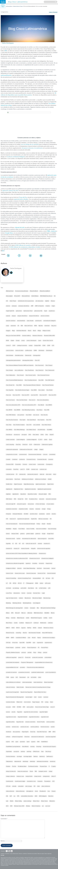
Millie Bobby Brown (38, 612)
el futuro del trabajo (40, 503)
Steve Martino (25, 746)
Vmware (53, 791)
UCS (53, 781)
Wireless (28, 806)
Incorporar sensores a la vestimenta (32, 148)
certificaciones (28, 350)
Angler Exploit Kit (10, 310)
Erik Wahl (26, 513)
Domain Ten (20, 499)
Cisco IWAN (33, 390)
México (7, 612)
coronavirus (8, 469)
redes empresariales (27, 682)
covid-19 (22, 469)
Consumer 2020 (9, 464)
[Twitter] (11, 274)
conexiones (14, 459)
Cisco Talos (8, 424)
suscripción (16, 751)
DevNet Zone (9, 484)
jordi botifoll (23, 588)
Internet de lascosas (31, 573)
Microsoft (17, 612)
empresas (38, 508)
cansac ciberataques (31, 340)
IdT (19, 543)
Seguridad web (19, 721)
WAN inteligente (42, 796)
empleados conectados (11, 508)
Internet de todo (19, 227)
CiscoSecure (9, 434)
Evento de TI (13, 518)
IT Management (29, 583)
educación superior (21, 503)
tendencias (52, 761)
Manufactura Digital (37, 598)
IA (12, 543)
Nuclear (34, 637)
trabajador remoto (43, 771)
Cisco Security (44, 414)
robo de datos (27, 702)
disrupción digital (43, 494)
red (28, 677)
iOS (52, 578)
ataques (14, 315)
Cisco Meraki (41, 404)
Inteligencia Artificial (10, 568)
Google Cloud (50, 533)
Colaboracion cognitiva (47, 444)
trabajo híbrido (29, 776)
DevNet (49, 479)
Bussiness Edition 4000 (49, 335)
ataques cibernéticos (22, 315)
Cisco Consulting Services (31, 380)
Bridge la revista (46, 330)
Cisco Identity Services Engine (22, 390)
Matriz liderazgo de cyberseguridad (14, 607)
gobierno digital (30, 533)
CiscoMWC (49, 429)
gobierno (22, 533)
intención (19, 568)
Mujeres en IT (29, 622)
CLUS (30, 444)
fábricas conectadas (43, 518)
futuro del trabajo (52, 528)
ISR (10, 583)
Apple (45, 310)
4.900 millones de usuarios (23, 245)
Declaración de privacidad (32, 853)
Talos (42, 751)
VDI (34, 786)
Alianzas (53, 300)
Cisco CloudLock (39, 370)
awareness (13, 325)
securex (8, 711)
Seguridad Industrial (22, 716)
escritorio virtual (33, 513)
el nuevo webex (50, 503)
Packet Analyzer (10, 647)
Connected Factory (31, 459)
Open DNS (22, 642)
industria (40, 543)
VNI (6, 50)
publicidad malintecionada (37, 672)
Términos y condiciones (23, 853)
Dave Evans (17, 479)
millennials (29, 612)
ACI (7, 300)
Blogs (13, 330)
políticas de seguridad (11, 657)
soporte (8, 741)
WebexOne (52, 801)
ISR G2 (14, 583)
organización (40, 642)
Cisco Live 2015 (25, 395)
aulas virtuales (30, 320)
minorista (13, 617)
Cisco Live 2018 (52, 395)
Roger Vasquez (35, 702)
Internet (53, 568)
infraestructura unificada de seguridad (15, 563)
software (8, 736)
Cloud (50, 439)
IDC (16, 543)
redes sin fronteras (10, 687)
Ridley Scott (19, 702)
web (7, 801)
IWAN (36, 583)
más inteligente (36, 603)
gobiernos (38, 533)
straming (32, 746)
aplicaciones (19, 310)
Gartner (8, 533)
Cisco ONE (46, 409)
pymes (12, 677)
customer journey (10, 474)
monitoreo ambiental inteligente (16, 156)
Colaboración (37, 444)
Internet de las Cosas (18, 6)
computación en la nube (11, 454)
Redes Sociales (20, 687)
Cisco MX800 (17, 409)
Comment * (4, 818)
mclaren (26, 607)
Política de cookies (40, 853)
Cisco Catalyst (9, 370)
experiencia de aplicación (23, 518)
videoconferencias (20, 791)
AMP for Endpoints (39, 305)
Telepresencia (9, 761)
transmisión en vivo (31, 781)
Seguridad (19, 711)
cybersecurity (22, 474)
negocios (23, 627)
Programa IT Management (27, 662)
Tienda (31, 771)
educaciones (31, 503)
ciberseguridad (36, 355)
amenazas (14, 305)
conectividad (52, 454)
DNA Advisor (9, 499)
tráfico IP (53, 776)
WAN (36, 796)
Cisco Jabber (41, 390)
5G (54, 296)
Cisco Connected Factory (43, 375)
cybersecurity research (32, 474)
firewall (43, 523)
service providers (50, 721)
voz (14, 796)
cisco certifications (19, 370)
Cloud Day (18, 444)
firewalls (49, 523)
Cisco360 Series (41, 429)
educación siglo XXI (10, 503)
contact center (32, 464)
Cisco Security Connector (12, 419)
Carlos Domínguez (8, 43)
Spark (28, 741)
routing (46, 702)
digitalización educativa (30, 489)
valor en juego (28, 786)
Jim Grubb (8, 588)
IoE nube (48, 578)
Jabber (41, 583)
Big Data (41, 325)
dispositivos (23, 494)
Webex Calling (18, 801)
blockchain (47, 325)
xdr (43, 806)
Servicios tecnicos (45, 726)
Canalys (17, 340)
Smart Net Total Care (42, 731)
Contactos (2, 853)
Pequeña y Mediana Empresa (13, 652)
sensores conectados (30, 721)
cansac (23, 340)
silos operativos (16, 731)
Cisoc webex (36, 434)
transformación (9, 781)
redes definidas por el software (13, 682)
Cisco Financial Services (47, 385)
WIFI (11, 806)
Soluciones (26, 736)
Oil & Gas (8, 642)
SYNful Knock (36, 751)
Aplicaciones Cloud (28, 310)
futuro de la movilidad (41, 528)
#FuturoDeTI (17, 296)
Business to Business (37, 335)
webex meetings (27, 801)
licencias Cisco (36, 593)
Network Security (10, 632)
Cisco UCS (28, 424)
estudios (54, 513)
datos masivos (9, 479)
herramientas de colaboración (29, 538)
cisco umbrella (36, 424)
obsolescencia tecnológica (49, 637)
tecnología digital (28, 756)
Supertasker (9, 751)
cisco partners (20, 414)
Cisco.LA (2, 4)
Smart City (32, 731)
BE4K (35, 325)
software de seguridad (17, 736)
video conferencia (46, 786)
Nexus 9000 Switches (47, 632)
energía (43, 508)
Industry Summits (25, 548)
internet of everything (11, 578)
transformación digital (20, 781)
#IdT (3, 250)
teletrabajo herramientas (42, 761)
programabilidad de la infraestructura (43, 662)
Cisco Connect (20, 375)
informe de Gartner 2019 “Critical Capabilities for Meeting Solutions (21, 553)
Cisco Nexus (39, 409)
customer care (43, 469)
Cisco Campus (49, 365)
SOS (13, 741)
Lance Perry (9, 593)
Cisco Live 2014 (16, 395)
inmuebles (34, 563)
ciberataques (49, 350)
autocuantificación (6, 75)
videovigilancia (29, 791)
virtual (36, 791)
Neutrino (25, 632)
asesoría (8, 315)
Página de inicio (3, 6)
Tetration (8, 766)
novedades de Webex (21, 637)
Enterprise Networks (17, 513)
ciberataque (41, 350)
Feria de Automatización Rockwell (27, 523)
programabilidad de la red (12, 667)
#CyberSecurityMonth (45, 291)
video (38, 786)
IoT (7, 583)
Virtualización (43, 791)
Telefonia (35, 756)
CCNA (44, 345)
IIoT (23, 543)
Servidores (8, 731)
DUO (26, 499)
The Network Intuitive (33, 766)
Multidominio (43, 622)
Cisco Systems (41, 419)
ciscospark (24, 434)
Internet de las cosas (20, 573)
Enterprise (8, 513)
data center (48, 474)
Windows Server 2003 (19, 806)
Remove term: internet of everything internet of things (38, 687)
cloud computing (10, 444)
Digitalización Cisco (18, 489)
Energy (49, 508)
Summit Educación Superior (49, 746)
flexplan (15, 528)
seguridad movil (44, 716)
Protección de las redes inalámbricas (35, 667)
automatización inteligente (49, 320)
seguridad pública (10, 721)
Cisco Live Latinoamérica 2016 (13, 404)
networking (18, 632)
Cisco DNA (40, 380)
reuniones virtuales (10, 702)
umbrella (14, 786)
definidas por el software (27, 479)
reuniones (45, 697)
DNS (15, 499)
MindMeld (47, 612)
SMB (50, 731)
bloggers (8, 330)
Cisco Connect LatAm (31, 375)
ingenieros (28, 563)
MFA (12, 612)
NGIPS (12, 637)
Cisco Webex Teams (31, 429)
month (50, 617)
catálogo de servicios (22, 345)
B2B (22, 325)
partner (23, 647)
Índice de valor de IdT (31, 543)
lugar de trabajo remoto (11, 598)
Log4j (43, 593)
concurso (45, 454)
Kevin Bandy (31, 588)
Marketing (8, 603)
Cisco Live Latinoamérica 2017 (29, 404)
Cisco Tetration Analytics (19, 424)
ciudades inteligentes (31, 439)
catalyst (30, 345)
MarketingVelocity (27, 603)
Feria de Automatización (11, 523)
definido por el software (40, 479)
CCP (53, 345)
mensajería (32, 607)
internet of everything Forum (24, 578)
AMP (32, 305)
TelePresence (49, 756)
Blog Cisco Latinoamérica (6, 6)
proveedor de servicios (11, 672)
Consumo (25, 464)
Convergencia (49, 464)
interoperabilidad (37, 578)
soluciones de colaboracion (37, 736)
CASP (14, 345)
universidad (20, 786)
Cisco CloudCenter (29, 370)
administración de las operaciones (26, 300)
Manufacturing (46, 598)
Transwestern (47, 781)
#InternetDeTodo (26, 296)
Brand (34, 330)
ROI (42, 702)
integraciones (49, 563)
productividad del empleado (12, 662)
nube (29, 637)
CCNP (48, 345)
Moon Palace (9, 622)
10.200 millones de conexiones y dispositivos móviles (24, 247)
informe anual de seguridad (43, 548)
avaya (7, 325)
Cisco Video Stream (46, 424)
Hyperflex (8, 543)
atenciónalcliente (21, 320)
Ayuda (11, 853)
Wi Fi (7, 806)
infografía (33, 548)
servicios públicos (35, 726)
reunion (40, 697)
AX (18, 325)
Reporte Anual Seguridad (26, 692)
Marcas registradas (48, 853)
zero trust (47, 806)
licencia (23, 593)
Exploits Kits (34, 518)
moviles (15, 622)
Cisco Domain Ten (10, 385)
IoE (43, 578)
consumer (50, 459)
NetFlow (29, 627)
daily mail (42, 474)
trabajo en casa (20, 776)
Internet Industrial (51, 573)
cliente (45, 439)
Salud (51, 702)
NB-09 (17, 627)
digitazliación (16, 494)
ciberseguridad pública (27, 360)
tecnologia (19, 756)
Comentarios (7, 853)
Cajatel (12, 340)
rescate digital (29, 697)
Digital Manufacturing (29, 484)
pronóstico (22, 667)
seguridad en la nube (11, 716)
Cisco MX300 (49, 404)
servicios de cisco (25, 726)
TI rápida (53, 766)
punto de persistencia (51, 672)
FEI (50, 518)
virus (49, 791)
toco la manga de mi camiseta (30, 144)
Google (43, 533)
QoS (17, 677)
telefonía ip (42, 756)
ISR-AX (19, 583)
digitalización (9, 489)
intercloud (39, 568)
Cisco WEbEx (9, 429)
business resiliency (26, 335)
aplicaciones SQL (38, 310)
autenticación (38, 320)
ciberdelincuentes (19, 355)
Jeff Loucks (47, 583)
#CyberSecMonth (34, 291)
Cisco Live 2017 (43, 395)
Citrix (46, 434)
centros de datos (19, 350)
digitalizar (8, 494)
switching (29, 751)
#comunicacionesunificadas (21, 291)
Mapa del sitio (15, 853)
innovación (41, 563)
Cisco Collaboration (10, 375)
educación (41, 499)
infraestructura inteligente (47, 558)
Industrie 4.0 (9, 548)
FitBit (48, 231)
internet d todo (9, 573)
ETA (7, 518)
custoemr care (34, 469)
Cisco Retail (28, 414)
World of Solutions (36, 806)
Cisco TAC (48, 419)
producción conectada (37, 657)
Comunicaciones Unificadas (35, 454)
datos (54, 474)
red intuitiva (33, 677)
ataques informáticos (34, 315)
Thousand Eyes (43, 766)
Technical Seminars (10, 756)
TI (49, 766)
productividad (48, 657)
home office (51, 538)
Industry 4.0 (16, 548)
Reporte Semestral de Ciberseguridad (15, 697)
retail (35, 697)
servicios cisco (15, 726)
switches (23, 751)
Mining (7, 617)
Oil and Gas (15, 642)
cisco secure (36, 414)
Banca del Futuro (28, 325)
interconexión (46, 568)
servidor (53, 726)
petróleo (29, 652)
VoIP (11, 796)
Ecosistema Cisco (33, 499)
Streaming (38, 746)
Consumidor (18, 464)
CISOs (42, 434)
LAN (49, 588)
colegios (41, 449)
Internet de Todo (41, 573)
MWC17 (8, 627)
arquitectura (52, 310)
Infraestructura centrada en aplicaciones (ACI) (17, 558)
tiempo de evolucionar (23, 771)
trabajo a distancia (10, 776)
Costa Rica (15, 469)
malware (21, 598)
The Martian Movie (22, 766)
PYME (7, 677)
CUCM (27, 469)
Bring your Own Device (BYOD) (13, 335)
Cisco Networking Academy (28, 409)
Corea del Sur (23, 197)
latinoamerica (17, 593)
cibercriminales (9, 355)
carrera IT (8, 345)
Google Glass (9, 233)
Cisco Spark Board (31, 419)
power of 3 (20, 657)
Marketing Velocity (17, 603)
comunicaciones (23, 454)
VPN (18, 796)
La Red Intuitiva (42, 588)
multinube (50, 622)
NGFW (7, 637)
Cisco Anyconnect (39, 365)
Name (3, 841)
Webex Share (36, 801)
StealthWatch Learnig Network (13, 746)
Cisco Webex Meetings (19, 429)
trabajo (50, 771)
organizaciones (48, 642)
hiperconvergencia (42, 538)
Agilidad (47, 300)
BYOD (7, 340)
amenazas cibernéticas (23, 305)
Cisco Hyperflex (9, 390)
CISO (30, 434)
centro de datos (10, 350)
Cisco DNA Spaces (49, 380)
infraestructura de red (34, 558)
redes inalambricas (38, 682)
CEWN (35, 350)
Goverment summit (10, 538)
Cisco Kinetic (49, 390)
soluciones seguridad (51, 736)
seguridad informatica (34, 716)
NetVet (34, 627)
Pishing (39, 652)
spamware (22, 741)
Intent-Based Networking (29, 568)
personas (24, 652)
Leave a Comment (53, 12)
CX (16, 474)
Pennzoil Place (44, 647)
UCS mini (8, 786)
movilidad (21, 622)
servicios (8, 726)
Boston (29, 330)
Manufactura (28, 598)
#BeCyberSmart (9, 291)
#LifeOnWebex (35, 296)
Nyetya (39, 637)
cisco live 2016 (34, 395)
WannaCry (50, 796)
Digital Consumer (18, 484)
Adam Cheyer (13, 300)
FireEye (38, 523)
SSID (38, 741)
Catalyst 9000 (37, 345)
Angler (53, 305)
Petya (34, 652)
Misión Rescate (20, 617)
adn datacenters (39, 300)
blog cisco (53, 325)
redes (39, 677)
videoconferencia (10, 791)
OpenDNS (28, 642)
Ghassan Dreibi (15, 533)
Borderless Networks (21, 330)
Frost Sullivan (22, 528)
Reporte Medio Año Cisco (40, 692)
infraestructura (42, 553)
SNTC (54, 731)
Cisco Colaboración (49, 370)
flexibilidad (8, 528)
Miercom (23, 612)
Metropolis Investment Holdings (48, 607)
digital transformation (40, 484)
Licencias (29, 593)
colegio (35, 449)
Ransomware (23, 677)
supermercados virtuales (21, 199)
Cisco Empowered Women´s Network (31, 385)
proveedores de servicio (24, 672)
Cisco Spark (22, 419)
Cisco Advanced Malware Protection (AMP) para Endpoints (19, 365)
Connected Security (41, 459)
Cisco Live (8, 395)
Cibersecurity (28, 355)
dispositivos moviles (32, 494)
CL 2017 (40, 439)
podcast (45, 652)
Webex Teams (44, 801)
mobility (45, 617)
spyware (33, 741)
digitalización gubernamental (44, 489)
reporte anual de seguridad (12, 692)
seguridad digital (43, 711)
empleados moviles (23, 508)
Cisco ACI (37, 360)
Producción (27, 657)
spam (17, 741)
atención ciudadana (10, 320)
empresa (32, 508)
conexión (8, 459)
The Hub (14, 766)
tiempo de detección (11, 771)
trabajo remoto (37, 776)
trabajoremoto (46, 776)
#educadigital (9, 296)
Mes (38, 607)
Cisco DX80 (19, 385)
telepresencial (17, 761)
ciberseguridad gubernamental (13, 360)
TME (36, 771)
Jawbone (53, 231)
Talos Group (48, 751)
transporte (40, 781)
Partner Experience (31, 647)
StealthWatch (44, 741)
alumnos (8, 305)
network (40, 627)
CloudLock (24, 444)
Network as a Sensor (48, 627)
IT (23, 583)
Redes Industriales (48, 682)
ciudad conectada (10, 439)
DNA (50, 494)
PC (38, 647)
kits (36, 588)
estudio (48, 513)
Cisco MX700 (9, 409)
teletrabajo (32, 761)
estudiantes (42, 513)
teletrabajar (25, 761)
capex (39, 340)
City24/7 (52, 434)
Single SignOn (25, 731)
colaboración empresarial (12, 449)
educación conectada (51, 499)
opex (34, 642)
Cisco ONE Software (10, 414)
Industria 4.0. (47, 543)
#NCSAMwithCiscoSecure (46, 296)
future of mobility (30, 528)
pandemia (17, 647)
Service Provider (41, 721)
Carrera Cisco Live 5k (48, 340)
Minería (52, 612)
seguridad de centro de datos (31, 711)
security (13, 711)
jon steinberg (16, 588)
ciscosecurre (17, 434)
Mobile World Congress (36, 617)
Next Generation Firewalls (34, 632)
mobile (27, 617)
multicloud (36, 622)
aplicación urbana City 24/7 (10, 190)
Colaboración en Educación (26, 449)
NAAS (13, 627)
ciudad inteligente (20, 439)
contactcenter (41, 464)
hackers (18, 538)
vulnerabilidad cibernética (27, 796)
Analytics (48, 305)
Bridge (39, 330)
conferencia (22, 459)
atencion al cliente (45, 315)
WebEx (11, 801)
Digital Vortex (50, 484)
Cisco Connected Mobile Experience (14, 380)
